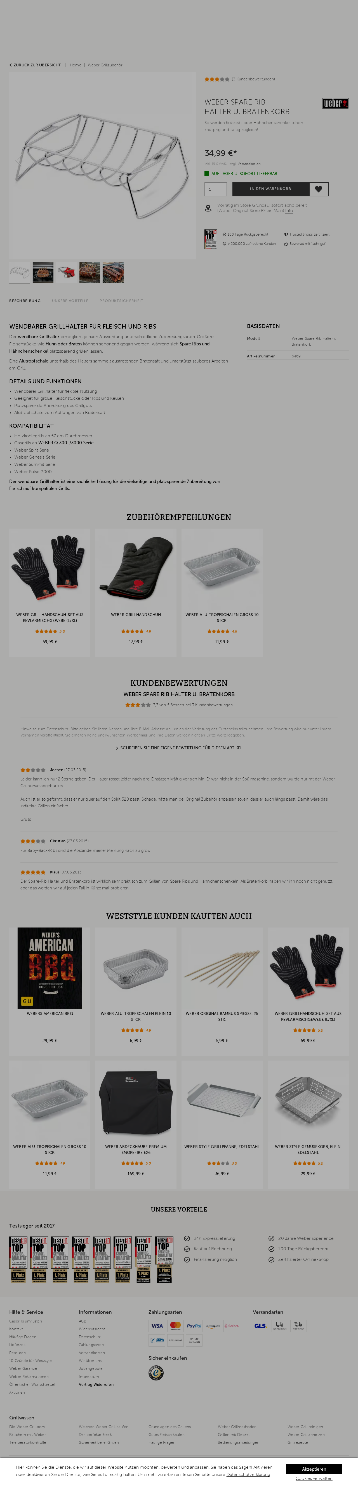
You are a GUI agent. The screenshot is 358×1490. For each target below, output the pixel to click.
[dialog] (179, 1474)
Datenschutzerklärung (248, 1475)
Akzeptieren (314, 1469)
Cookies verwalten (314, 1479)
